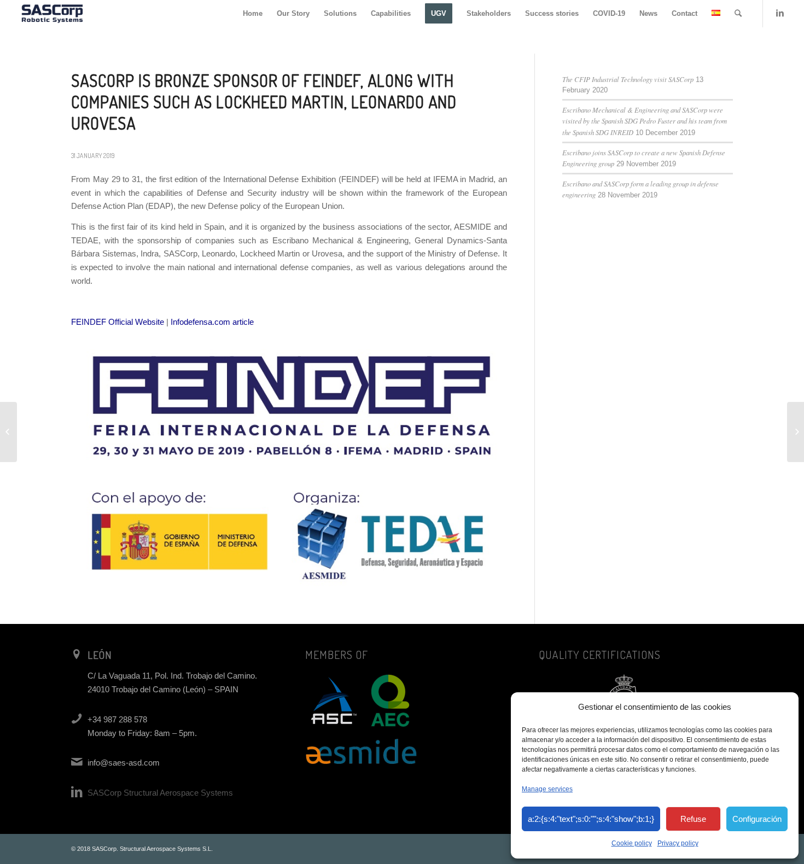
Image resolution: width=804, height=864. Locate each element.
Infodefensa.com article (212, 321)
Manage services (547, 789)
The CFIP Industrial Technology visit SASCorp (628, 79)
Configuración (757, 819)
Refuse (693, 819)
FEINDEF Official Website (117, 321)
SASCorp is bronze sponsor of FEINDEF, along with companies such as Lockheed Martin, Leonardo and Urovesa (264, 101)
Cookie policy (631, 843)
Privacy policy (677, 843)
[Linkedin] (780, 13)
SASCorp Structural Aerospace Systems (160, 792)
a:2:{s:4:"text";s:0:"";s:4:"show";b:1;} (591, 819)
